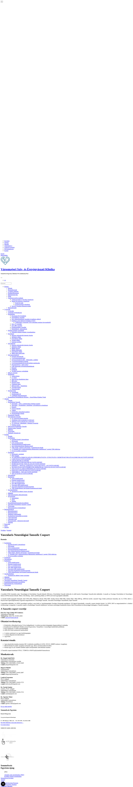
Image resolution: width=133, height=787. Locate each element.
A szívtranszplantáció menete (20, 361)
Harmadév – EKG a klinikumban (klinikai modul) (26, 403)
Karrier (6, 250)
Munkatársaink (12, 308)
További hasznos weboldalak (20, 371)
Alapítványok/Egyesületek (15, 298)
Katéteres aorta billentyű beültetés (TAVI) (23, 321)
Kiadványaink (19, 303)
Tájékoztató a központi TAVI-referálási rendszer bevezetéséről (33, 322)
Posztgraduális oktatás (18, 413)
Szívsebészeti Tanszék (14, 416)
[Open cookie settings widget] (3, 784)
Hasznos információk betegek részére (22, 335)
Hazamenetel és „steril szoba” (20, 364)
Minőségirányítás (13, 295)
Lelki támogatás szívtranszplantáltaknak (23, 366)
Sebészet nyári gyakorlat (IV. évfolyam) (23, 421)
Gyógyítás (7, 309)
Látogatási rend (12, 519)
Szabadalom (15, 498)
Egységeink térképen (5, 724)
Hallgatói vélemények (14, 433)
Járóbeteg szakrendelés (14, 514)
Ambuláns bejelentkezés (15, 312)
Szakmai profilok (16, 342)
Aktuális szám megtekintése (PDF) (14, 775)
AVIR (2, 781)
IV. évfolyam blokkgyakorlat (20, 418)
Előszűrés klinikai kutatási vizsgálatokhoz (23, 332)
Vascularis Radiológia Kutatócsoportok (23, 486)
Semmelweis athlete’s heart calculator (22, 491)
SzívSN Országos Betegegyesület (21, 306)
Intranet (6, 527)
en (5, 280)
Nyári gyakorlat (16, 408)
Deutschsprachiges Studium (9, 784)
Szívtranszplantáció (13, 355)
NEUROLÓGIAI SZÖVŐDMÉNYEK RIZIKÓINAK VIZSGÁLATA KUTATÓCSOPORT (39, 467)
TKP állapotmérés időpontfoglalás (17, 495)
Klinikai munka (16, 425)
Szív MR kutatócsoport (18, 483)
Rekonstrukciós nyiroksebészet (17, 508)
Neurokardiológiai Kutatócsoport (21, 444)
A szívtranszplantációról (18, 358)
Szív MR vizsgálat (17, 325)
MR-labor (14, 381)
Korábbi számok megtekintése (13, 776)
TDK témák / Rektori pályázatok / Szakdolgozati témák (27, 447)
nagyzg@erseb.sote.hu (11, 617)
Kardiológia (11, 314)
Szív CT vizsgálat (17, 324)
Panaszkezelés (16, 389)
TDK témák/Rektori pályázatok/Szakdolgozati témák (27, 488)
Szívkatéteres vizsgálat (18, 317)
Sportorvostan (12, 390)
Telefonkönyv (8, 246)
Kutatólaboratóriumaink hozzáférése (18, 503)
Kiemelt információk (17, 356)
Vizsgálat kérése (16, 387)
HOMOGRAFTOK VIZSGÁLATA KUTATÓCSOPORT (28, 464)
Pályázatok (15, 441)
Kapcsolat (7, 524)
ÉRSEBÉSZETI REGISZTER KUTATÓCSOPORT (27, 462)
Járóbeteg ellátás (16, 337)
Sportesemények (16, 394)
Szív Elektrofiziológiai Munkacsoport (22, 446)
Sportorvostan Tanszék (14, 428)
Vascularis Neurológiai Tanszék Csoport (19, 504)
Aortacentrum (15, 376)
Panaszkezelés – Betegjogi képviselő (18, 521)
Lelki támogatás (12, 517)
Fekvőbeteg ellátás (17, 338)
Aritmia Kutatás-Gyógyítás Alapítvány (23, 299)
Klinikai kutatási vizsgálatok (16, 330)
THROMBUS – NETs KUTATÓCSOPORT (24, 472)
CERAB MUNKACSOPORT (20, 460)
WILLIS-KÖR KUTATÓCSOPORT (22, 473)
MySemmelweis (9, 249)
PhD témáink (15, 456)
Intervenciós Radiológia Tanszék (17, 426)
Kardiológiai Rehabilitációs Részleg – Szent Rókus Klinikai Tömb (27, 397)
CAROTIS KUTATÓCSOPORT (21, 459)
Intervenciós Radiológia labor (20, 379)
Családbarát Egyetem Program (9, 783)
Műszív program (12, 373)
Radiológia (11, 374)
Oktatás (6, 399)
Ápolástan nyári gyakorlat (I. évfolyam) (23, 420)
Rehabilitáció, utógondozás (19, 329)
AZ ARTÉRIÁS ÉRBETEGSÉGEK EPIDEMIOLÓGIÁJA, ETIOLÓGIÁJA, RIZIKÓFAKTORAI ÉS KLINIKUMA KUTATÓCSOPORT (53, 457)
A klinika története (13, 291)
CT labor (14, 377)
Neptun (6, 242)
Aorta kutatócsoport (17, 478)
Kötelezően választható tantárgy (21, 412)
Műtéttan (10, 429)
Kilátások (14, 369)
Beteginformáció (9, 509)
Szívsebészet (11, 343)
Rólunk (6, 286)
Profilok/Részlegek (13, 293)
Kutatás (6, 434)
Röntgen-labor (16, 382)
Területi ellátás (16, 340)
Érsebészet (11, 334)
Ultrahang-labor (16, 384)
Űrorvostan (11, 431)
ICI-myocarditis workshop (19, 451)
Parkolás (10, 522)
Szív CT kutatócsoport (18, 482)
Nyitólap (3, 530)
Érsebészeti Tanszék (13, 415)
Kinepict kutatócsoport (18, 480)
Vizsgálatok (15, 392)
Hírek (6, 525)
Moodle (6, 244)
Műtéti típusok (16, 348)
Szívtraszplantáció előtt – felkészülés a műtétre (25, 360)
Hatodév (14, 407)
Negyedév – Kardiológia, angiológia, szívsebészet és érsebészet (30, 405)
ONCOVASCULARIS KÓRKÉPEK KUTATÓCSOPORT (29, 469)
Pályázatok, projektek (18, 454)
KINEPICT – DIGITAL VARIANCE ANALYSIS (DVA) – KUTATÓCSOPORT (35, 465)
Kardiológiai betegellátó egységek (17, 516)
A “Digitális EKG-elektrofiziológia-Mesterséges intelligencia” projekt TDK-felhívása (36, 449)
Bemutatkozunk (12, 290)
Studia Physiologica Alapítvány (20, 301)
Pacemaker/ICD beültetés (19, 316)
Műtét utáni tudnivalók (18, 353)
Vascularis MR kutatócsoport (20, 485)
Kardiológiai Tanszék (14, 402)
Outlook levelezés (9, 247)
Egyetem (6, 241)
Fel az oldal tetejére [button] (6, 706)
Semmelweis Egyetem (7, 778)
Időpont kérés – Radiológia (19, 386)
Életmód (14, 368)
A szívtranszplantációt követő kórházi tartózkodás (26, 363)
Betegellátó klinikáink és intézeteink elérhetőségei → (12, 722)
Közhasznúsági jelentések (22, 304)
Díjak (9, 296)
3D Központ (11, 496)
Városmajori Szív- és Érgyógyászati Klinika (28, 269)
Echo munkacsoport (17, 443)
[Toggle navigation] (1, 277)
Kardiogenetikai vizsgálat (19, 327)
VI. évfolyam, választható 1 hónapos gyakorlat (25, 423)
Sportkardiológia (12, 490)
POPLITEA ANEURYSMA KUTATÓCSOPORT (26, 470)
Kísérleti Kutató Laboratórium (20, 439)
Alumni (3, 779)
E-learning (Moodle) (6, 786)
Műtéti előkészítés (17, 350)
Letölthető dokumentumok (19, 395)
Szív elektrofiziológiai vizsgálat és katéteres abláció (26, 319)
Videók (14, 410)
